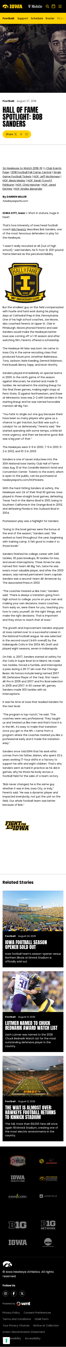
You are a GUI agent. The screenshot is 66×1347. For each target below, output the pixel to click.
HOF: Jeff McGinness (47, 176)
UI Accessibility (12, 1338)
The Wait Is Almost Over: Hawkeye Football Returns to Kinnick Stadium (30, 1112)
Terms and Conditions (17, 1319)
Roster (50, 18)
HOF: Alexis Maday (14, 180)
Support (22, 18)
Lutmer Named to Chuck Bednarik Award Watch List (31, 1025)
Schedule (37, 18)
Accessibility (33, 1338)
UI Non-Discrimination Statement (24, 1332)
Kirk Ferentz (19, 229)
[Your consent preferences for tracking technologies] (6, 1340)
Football (8, 101)
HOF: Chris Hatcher (28, 185)
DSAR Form (42, 1319)
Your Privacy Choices (16, 1325)
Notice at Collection (46, 1325)
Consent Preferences (37, 1312)
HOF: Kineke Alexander (28, 189)
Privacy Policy (11, 1312)
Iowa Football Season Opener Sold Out (26, 945)
